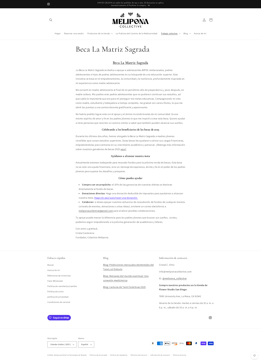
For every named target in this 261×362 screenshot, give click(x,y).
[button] (50, 20)
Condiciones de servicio (58, 302)
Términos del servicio (138, 355)
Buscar (50, 265)
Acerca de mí (53, 270)
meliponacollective (61, 355)
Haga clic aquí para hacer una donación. (116, 197)
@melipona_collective (175, 278)
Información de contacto (160, 355)
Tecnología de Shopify (78, 355)
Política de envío (55, 291)
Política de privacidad (98, 355)
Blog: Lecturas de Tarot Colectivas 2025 (124, 287)
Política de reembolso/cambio (62, 286)
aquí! (123, 149)
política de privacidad (57, 296)
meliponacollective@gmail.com (96, 210)
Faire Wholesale (55, 281)
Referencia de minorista (59, 275)
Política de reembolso (118, 355)
